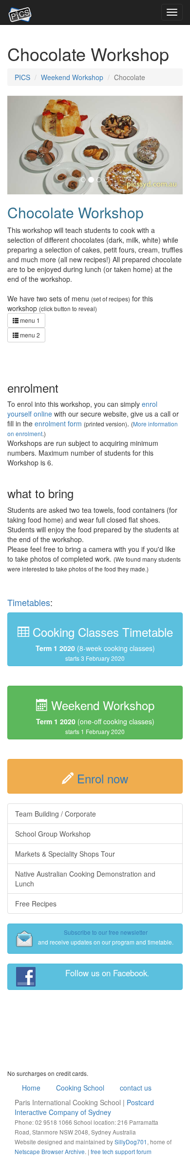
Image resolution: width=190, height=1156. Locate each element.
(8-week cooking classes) (101, 642)
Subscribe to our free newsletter (106, 932)
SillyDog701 (130, 1141)
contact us (136, 1088)
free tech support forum (121, 1151)
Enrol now (102, 778)
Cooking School (80, 1088)
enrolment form (58, 423)
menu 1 (29, 320)
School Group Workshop (53, 834)
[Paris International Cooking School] (20, 12)
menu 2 (29, 335)
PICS (22, 77)
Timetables (28, 602)
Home (31, 1088)
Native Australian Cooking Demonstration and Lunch (85, 878)
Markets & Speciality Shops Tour (65, 854)
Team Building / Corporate (55, 814)
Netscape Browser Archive (50, 1151)
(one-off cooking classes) (95, 717)
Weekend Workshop (72, 77)
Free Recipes (36, 903)
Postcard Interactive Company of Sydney (84, 1107)
